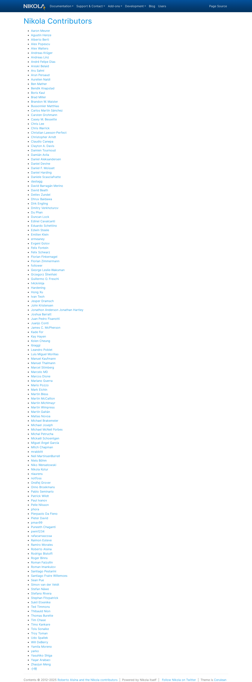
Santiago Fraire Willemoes (49, 576)
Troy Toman (39, 633)
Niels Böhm (39, 460)
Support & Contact (89, 6)
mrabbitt (37, 451)
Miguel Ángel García (45, 443)
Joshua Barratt (41, 314)
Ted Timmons (40, 607)
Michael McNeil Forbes (47, 429)
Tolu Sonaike (40, 629)
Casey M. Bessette (44, 119)
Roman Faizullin (42, 562)
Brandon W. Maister (44, 101)
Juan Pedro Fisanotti (45, 319)
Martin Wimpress (43, 407)
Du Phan (37, 212)
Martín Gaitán (40, 412)
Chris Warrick (40, 128)
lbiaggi (35, 345)
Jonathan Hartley (71, 310)
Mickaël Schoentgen (45, 438)
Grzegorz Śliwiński (44, 274)
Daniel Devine (40, 163)
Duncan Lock (40, 217)
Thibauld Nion (40, 611)
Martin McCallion (43, 398)
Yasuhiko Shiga (41, 655)
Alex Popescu (40, 44)
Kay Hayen (38, 336)
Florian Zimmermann (45, 261)
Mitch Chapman (42, 447)
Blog (152, 6)
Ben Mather (39, 84)
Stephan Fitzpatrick (44, 598)
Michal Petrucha (42, 434)
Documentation (60, 6)
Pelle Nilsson (40, 505)
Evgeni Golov (40, 243)
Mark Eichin (39, 389)
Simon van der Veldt (45, 584)
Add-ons (114, 6)
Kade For (37, 332)
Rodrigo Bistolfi (42, 553)
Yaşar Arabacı (40, 660)
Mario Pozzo (40, 385)
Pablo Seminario (42, 491)
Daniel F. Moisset (43, 168)
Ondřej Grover (41, 482)
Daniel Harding (41, 172)
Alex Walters (39, 48)
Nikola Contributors (58, 20)
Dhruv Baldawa (41, 199)
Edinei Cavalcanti (43, 221)
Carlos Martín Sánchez (47, 110)
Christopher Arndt (43, 137)
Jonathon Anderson (44, 310)
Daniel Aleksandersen (46, 159)
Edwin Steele (40, 230)
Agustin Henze (41, 35)
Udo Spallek (39, 638)
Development (134, 6)
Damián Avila (40, 155)
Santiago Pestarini (43, 571)
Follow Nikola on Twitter (179, 680)
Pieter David (39, 518)
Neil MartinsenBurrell (45, 456)
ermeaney (38, 239)
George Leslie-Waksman (48, 270)
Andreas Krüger (42, 53)
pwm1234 (37, 531)
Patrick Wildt (40, 496)
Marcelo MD (39, 372)
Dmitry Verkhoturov (44, 208)
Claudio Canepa (42, 141)
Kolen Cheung (40, 341)
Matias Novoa (40, 416)
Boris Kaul (38, 93)
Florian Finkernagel (44, 256)
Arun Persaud (40, 75)
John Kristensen (42, 305)
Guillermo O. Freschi (45, 279)
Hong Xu (37, 292)
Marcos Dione (40, 376)
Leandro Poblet (41, 350)
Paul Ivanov (39, 500)
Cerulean (220, 680)
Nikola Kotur (39, 469)
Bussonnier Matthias (45, 106)
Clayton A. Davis (42, 146)
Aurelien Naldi (40, 79)
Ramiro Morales (42, 544)
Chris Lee (37, 124)
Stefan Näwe (40, 589)
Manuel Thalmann (43, 363)
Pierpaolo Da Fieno (44, 513)
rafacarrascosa (41, 536)
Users (162, 6)
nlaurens (37, 474)
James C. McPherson (45, 327)
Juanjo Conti (40, 323)
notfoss (36, 478)
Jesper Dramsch (42, 301)
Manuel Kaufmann (43, 358)
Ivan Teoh (37, 296)
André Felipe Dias (43, 62)
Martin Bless (39, 394)
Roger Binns (39, 558)
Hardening (38, 287)
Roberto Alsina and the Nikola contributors (88, 680)
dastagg (36, 181)
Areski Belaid (40, 66)
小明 (34, 669)
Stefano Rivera (41, 593)
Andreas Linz (40, 57)
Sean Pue (37, 580)
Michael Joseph (42, 425)
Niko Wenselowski (43, 465)
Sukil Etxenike (41, 602)
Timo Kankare (40, 624)
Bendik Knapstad (42, 88)
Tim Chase (38, 620)
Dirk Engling (39, 203)
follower (36, 265)
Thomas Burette (42, 615)
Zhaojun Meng (41, 664)
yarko (35, 651)
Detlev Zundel (40, 194)
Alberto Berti (40, 39)
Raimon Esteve (41, 540)
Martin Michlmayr (43, 403)
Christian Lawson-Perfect (49, 132)
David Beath (39, 190)
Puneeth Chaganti (43, 527)
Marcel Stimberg (42, 367)
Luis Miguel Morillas (44, 354)
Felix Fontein (39, 248)
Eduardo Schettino (44, 225)
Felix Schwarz (40, 252)
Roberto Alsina (41, 549)
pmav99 (36, 522)
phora (35, 509)
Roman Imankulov (43, 567)
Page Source (218, 6)
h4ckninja (37, 283)
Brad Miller (38, 97)
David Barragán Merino (47, 186)
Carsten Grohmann (44, 115)
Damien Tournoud (43, 150)
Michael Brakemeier (44, 420)
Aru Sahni (37, 70)
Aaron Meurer (40, 30)
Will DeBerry (39, 642)
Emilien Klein (40, 234)
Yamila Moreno (41, 646)
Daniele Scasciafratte (46, 177)
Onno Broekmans (43, 487)
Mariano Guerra (42, 381)
